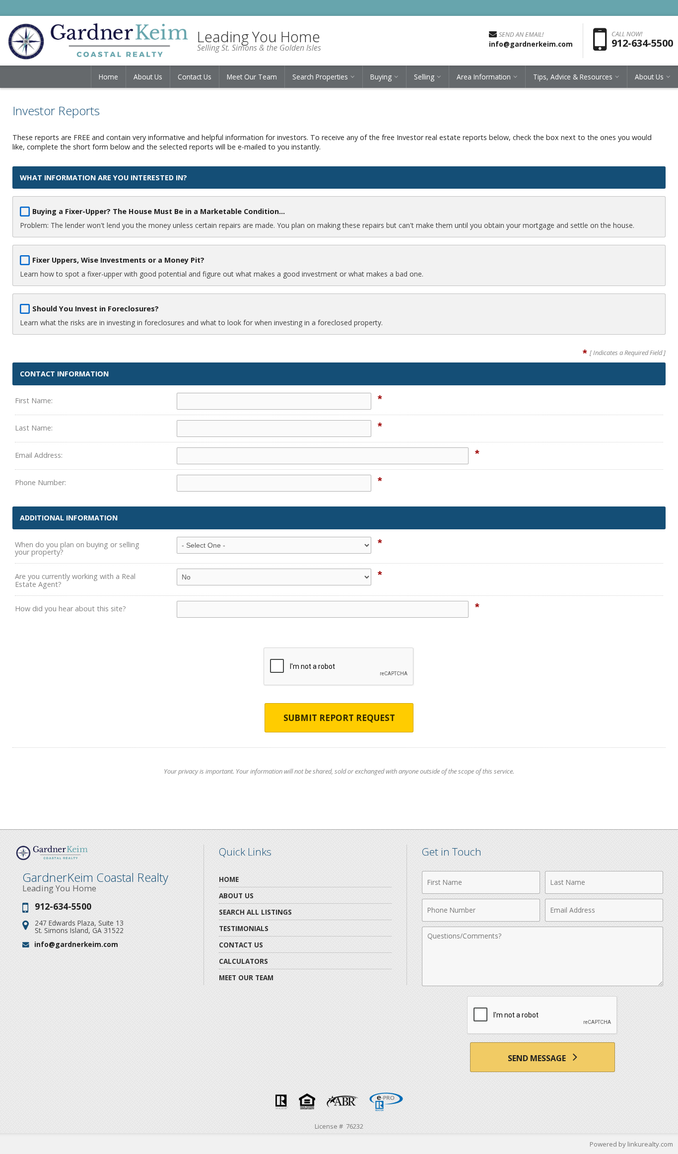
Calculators (243, 961)
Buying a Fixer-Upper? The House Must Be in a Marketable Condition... (158, 211)
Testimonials (244, 928)
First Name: (34, 400)
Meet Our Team (252, 76)
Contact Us (194, 76)
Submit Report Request (339, 717)
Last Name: (34, 428)
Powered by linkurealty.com (631, 1144)
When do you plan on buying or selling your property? (77, 548)
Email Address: (39, 455)
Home (108, 76)
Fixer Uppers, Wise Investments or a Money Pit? (118, 260)
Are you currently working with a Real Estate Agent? (75, 580)
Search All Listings (255, 912)
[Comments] (542, 983)
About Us (148, 76)
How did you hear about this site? (70, 608)
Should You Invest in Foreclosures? (95, 308)
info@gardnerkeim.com (76, 944)
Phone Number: (40, 482)
